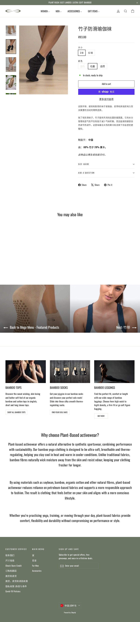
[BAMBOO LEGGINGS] (114, 371)
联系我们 (9, 555)
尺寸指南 (9, 560)
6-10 (90, 52)
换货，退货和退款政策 (16, 581)
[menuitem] (45, 11)
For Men (35, 565)
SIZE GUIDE (83, 164)
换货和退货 (11, 576)
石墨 (92, 66)
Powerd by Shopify (70, 612)
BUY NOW (101, 415)
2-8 (81, 52)
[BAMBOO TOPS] (25, 371)
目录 (34, 560)
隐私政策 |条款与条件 (16, 586)
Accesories (36, 570)
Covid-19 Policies (12, 591)
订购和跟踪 (11, 570)
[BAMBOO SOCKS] (70, 371)
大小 (80, 47)
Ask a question (86, 172)
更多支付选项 (106, 99)
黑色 (82, 66)
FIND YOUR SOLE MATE (60, 412)
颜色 (80, 61)
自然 (102, 66)
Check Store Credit (13, 565)
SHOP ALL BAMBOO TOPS (16, 412)
